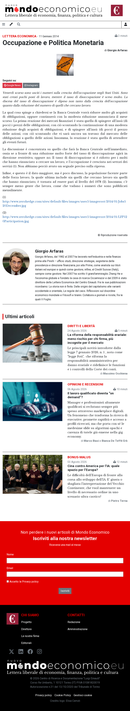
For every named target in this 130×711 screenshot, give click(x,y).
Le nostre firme (30, 636)
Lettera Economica (19, 36)
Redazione (74, 622)
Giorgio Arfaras (49, 251)
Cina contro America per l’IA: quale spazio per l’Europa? (94, 468)
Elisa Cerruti (73, 700)
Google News (13, 85)
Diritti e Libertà (81, 326)
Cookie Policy (63, 695)
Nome (10, 554)
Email (10, 568)
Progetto (26, 622)
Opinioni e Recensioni (85, 384)
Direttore (26, 629)
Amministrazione (78, 629)
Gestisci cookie (83, 695)
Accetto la (24, 581)
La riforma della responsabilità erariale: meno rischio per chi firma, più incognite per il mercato (97, 338)
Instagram (32, 85)
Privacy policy (30, 581)
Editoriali (26, 643)
